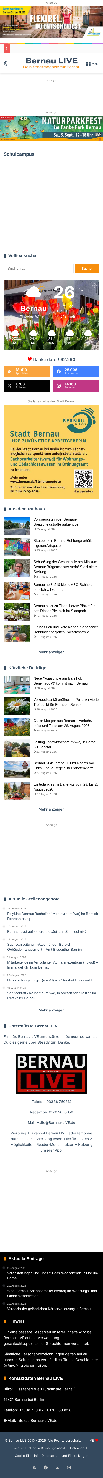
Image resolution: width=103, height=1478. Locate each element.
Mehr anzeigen (51, 652)
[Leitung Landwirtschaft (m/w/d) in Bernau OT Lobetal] (17, 748)
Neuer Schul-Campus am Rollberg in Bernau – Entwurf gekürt (51, 220)
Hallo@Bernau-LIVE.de (56, 1122)
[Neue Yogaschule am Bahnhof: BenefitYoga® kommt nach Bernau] (17, 685)
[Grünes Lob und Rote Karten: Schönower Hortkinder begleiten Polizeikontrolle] (17, 633)
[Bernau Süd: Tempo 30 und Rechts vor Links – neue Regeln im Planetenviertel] (17, 769)
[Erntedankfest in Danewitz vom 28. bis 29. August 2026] (17, 791)
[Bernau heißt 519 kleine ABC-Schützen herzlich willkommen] (17, 591)
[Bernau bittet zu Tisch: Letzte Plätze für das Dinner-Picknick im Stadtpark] (17, 612)
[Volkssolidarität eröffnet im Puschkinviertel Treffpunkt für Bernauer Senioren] (17, 706)
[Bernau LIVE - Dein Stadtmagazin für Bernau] (51, 63)
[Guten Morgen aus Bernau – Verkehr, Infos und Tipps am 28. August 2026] (17, 727)
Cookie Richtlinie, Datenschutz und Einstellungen (51, 1456)
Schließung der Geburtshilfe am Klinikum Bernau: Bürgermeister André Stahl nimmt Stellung (66, 567)
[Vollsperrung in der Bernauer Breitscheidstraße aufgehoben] (17, 526)
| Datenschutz (78, 1448)
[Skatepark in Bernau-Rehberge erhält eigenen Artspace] (17, 547)
